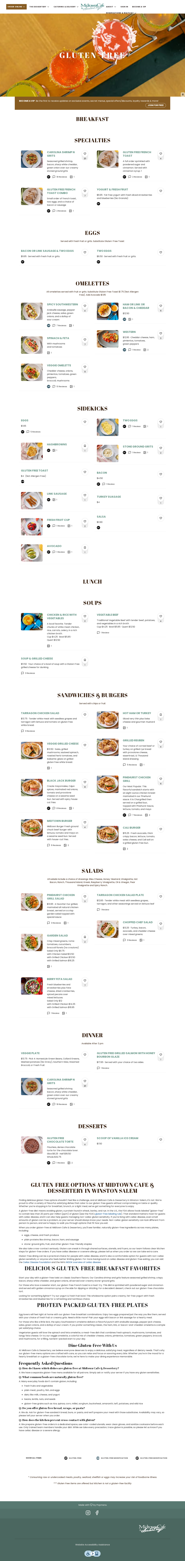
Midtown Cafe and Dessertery (152, 1529)
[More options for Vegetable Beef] (161, 616)
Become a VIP (139, 6)
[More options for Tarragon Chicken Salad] (85, 714)
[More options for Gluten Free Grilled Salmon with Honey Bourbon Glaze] (161, 1054)
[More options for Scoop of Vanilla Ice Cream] (161, 1139)
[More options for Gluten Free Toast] (85, 472)
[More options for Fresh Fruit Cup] (85, 521)
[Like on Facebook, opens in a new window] (97, 1513)
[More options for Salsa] (161, 518)
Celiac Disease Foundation (37, 1262)
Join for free (156, 105)
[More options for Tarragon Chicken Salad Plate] (161, 896)
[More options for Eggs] (85, 422)
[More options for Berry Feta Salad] (85, 980)
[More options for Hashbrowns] (85, 446)
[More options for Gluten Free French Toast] (161, 153)
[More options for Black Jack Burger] (85, 782)
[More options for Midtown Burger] (85, 822)
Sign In (124, 6)
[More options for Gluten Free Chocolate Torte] (85, 1139)
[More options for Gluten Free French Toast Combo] (85, 191)
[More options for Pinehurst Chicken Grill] (161, 779)
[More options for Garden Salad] (85, 937)
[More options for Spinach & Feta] (85, 339)
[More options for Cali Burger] (161, 829)
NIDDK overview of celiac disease (83, 1262)
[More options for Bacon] (161, 474)
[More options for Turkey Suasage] (161, 498)
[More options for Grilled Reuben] (161, 742)
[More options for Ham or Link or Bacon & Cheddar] (161, 306)
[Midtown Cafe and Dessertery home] (92, 7)
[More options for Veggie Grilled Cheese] (85, 745)
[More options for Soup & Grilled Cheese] (85, 660)
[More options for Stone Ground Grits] (161, 448)
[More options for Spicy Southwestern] (85, 306)
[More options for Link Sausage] (85, 495)
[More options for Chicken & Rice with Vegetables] (85, 616)
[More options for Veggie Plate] (85, 1054)
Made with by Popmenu (54, 1505)
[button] (16, 6)
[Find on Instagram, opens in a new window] (88, 1513)
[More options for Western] (161, 333)
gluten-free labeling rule (108, 1213)
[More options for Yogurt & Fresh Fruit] (161, 191)
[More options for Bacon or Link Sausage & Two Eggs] (85, 252)
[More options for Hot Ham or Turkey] (161, 714)
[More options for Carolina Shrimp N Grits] (85, 153)
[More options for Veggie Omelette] (85, 367)
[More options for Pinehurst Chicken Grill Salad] (85, 896)
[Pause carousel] (183, 94)
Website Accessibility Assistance (92, 1544)
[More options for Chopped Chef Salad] (161, 923)
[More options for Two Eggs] (161, 252)
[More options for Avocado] (85, 547)
